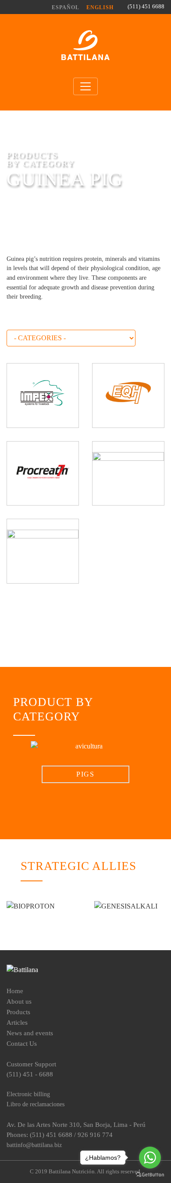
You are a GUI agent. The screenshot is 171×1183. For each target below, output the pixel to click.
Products (18, 1012)
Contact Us (22, 1043)
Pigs (85, 774)
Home (15, 990)
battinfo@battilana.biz (34, 1144)
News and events (30, 1033)
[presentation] (20, 762)
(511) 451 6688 (146, 7)
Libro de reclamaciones (35, 1104)
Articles (17, 1022)
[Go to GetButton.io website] (150, 1174)
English (100, 7)
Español (65, 7)
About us (19, 1001)
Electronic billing (28, 1093)
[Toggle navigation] (85, 86)
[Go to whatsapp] (150, 1158)
